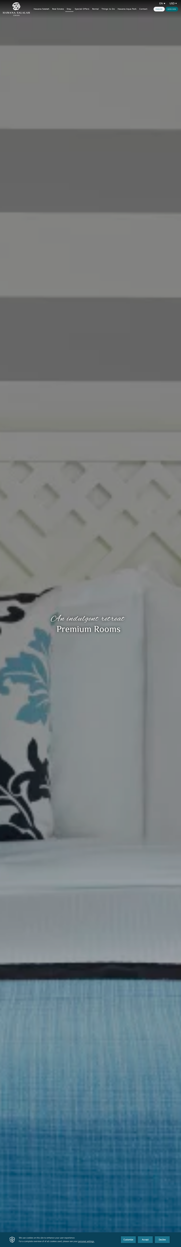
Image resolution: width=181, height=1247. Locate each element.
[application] (90, 1239)
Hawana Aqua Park (127, 9)
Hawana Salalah (41, 9)
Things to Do (108, 9)
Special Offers (82, 9)
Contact (143, 9)
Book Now (172, 9)
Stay (69, 9)
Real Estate (58, 9)
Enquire (159, 9)
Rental (95, 9)
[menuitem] (41, 9)
